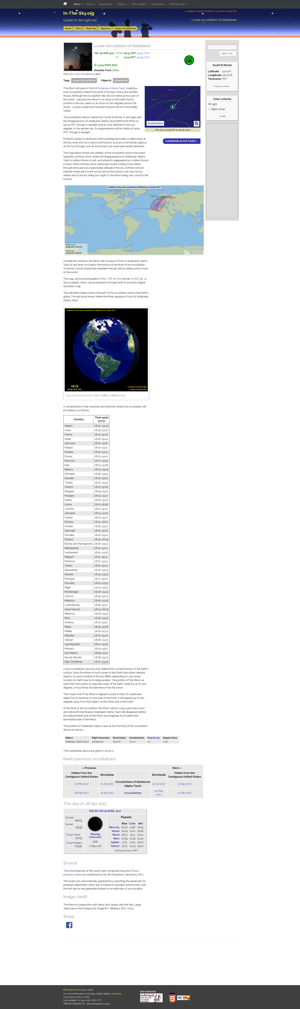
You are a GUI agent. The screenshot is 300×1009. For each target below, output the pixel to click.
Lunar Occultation (84, 80)
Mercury (114, 827)
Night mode (217, 109)
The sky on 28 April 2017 (105, 811)
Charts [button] (90, 4)
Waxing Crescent (95, 836)
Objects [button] (122, 4)
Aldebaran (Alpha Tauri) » (181, 141)
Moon (116, 834)
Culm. (132, 823)
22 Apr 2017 (107, 792)
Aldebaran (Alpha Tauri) (111, 88)
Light (213, 104)
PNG (104, 278)
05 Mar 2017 (82, 783)
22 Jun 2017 (158, 783)
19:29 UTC (143, 57)
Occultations (132, 792)
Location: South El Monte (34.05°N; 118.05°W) (211, 11)
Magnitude (153, 738)
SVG (119, 278)
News (79, 28)
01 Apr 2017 (107, 783)
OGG (114, 395)
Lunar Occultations (125, 28)
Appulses (106, 28)
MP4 (105, 395)
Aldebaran (121, 80)
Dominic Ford (73, 989)
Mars (116, 838)
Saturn (115, 846)
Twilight (69, 834)
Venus (116, 831)
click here (116, 993)
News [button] (77, 4)
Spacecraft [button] (105, 4)
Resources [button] (157, 4)
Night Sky (91, 28)
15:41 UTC (143, 53)
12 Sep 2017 (184, 783)
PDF (110, 278)
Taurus (132, 741)
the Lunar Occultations (82, 74)
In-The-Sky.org (78, 13)
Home (68, 28)
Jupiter (115, 842)
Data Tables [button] (139, 4)
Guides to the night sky (80, 20)
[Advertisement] (222, 171)
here (87, 997)
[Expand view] (196, 123)
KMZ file (138, 278)
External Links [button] (177, 4)
